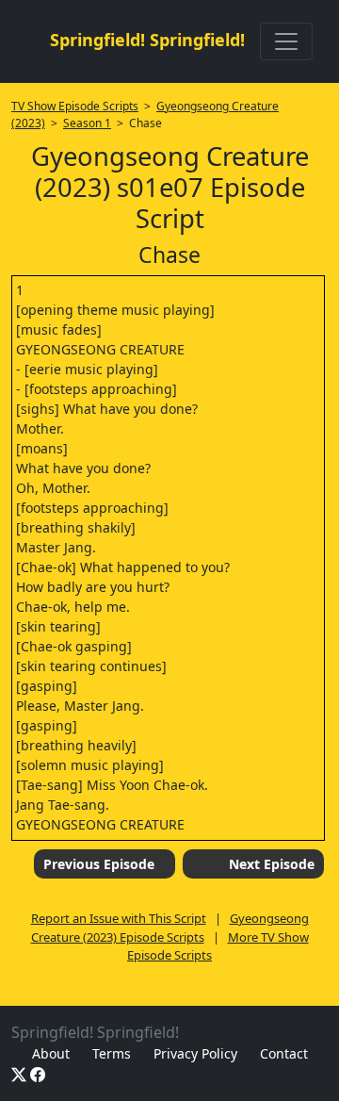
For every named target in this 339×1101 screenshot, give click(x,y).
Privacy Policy (195, 1053)
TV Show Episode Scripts (74, 106)
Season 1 (87, 123)
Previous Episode (98, 864)
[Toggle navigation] (286, 41)
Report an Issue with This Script (118, 918)
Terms (111, 1053)
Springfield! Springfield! (147, 39)
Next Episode (272, 864)
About (51, 1053)
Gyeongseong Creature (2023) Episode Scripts (170, 927)
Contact (284, 1053)
